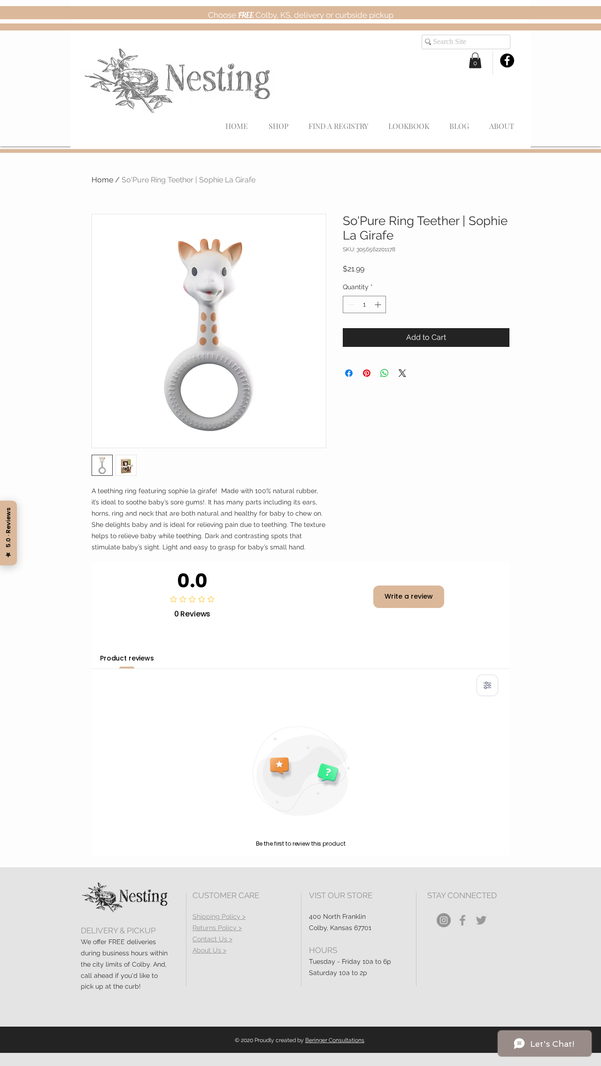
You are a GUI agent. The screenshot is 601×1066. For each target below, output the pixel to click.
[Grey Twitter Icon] (481, 920)
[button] (475, 60)
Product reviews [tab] (127, 658)
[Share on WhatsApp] (384, 373)
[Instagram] (444, 920)
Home (102, 179)
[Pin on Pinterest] (366, 373)
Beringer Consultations (334, 1040)
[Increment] (379, 304)
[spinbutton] (364, 304)
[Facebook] (507, 60)
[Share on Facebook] (348, 373)
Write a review (409, 596)
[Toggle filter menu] (487, 685)
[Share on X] (402, 373)
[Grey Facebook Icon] (462, 920)
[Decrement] (350, 304)
